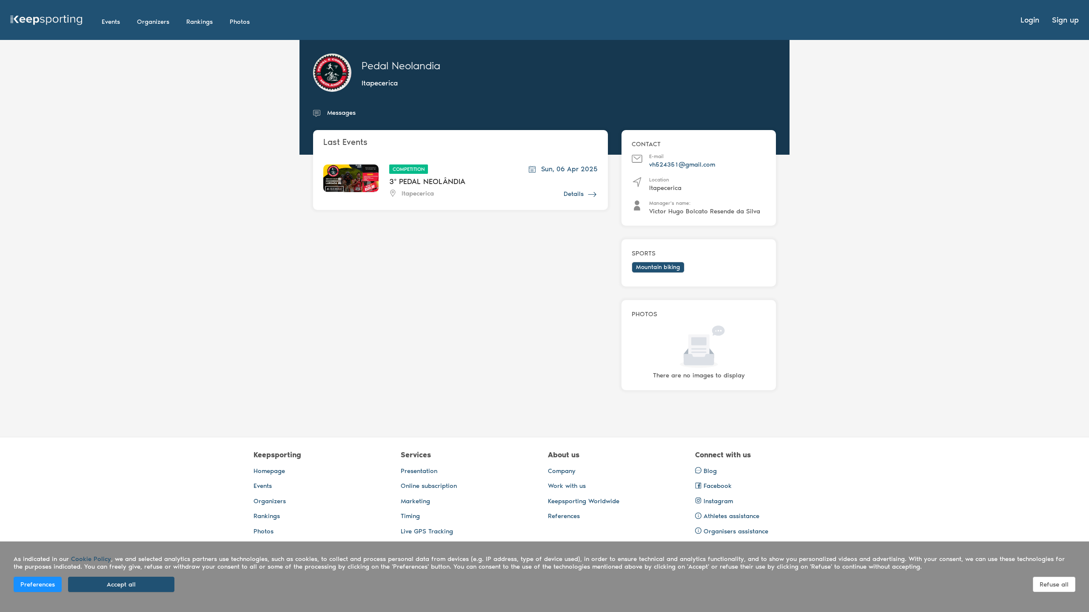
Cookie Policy (91, 559)
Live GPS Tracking (427, 531)
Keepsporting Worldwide (583, 501)
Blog (709, 471)
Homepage (269, 471)
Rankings (267, 516)
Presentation (419, 471)
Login (1030, 20)
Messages (341, 112)
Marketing (415, 501)
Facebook (716, 486)
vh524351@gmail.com (682, 164)
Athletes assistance (731, 516)
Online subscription (429, 486)
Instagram (717, 501)
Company (562, 471)
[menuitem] (111, 22)
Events (263, 486)
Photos (264, 531)
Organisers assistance (736, 531)
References (564, 516)
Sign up (1065, 20)
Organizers (270, 501)
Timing (410, 516)
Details (574, 194)
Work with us (567, 486)
